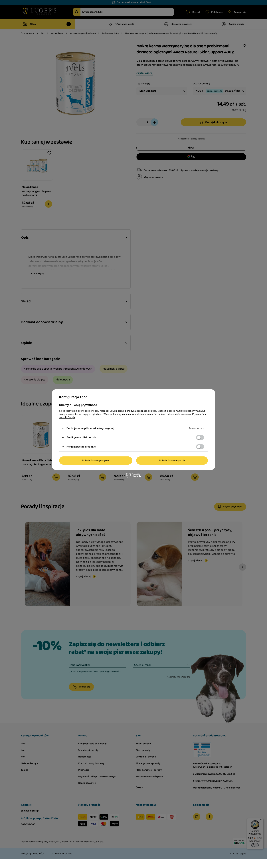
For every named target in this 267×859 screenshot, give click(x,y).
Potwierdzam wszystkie (172, 460)
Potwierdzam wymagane (95, 460)
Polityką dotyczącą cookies (141, 410)
